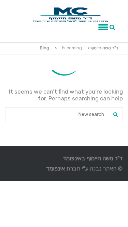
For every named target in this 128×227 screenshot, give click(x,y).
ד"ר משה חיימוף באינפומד (93, 158)
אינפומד (55, 168)
